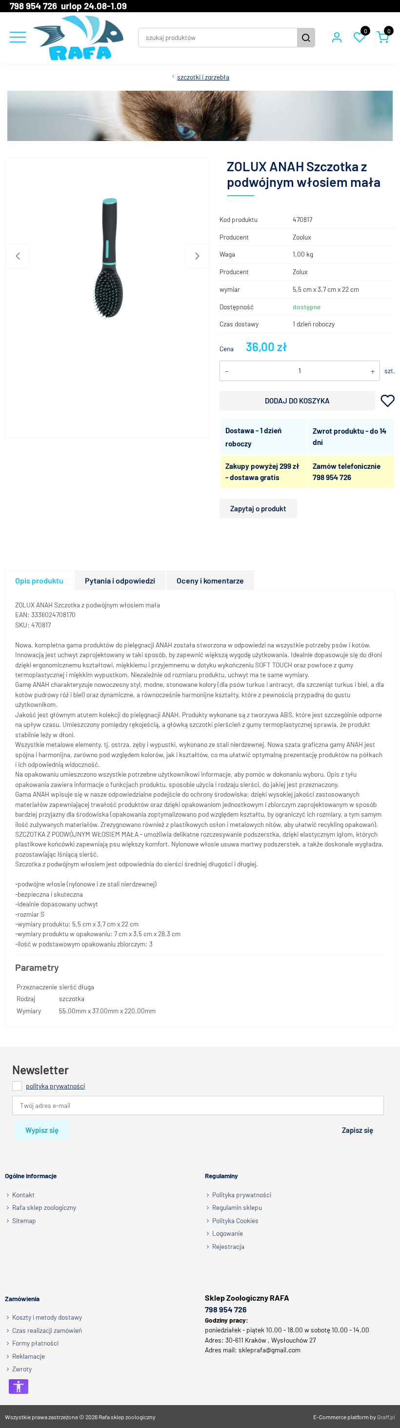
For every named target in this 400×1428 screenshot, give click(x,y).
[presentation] (39, 580)
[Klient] (336, 37)
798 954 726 (332, 477)
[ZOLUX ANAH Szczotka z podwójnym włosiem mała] (107, 258)
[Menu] (16, 37)
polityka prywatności (55, 1086)
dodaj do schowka (387, 400)
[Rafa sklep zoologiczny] (78, 37)
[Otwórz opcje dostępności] (18, 1386)
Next (197, 256)
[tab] (40, 580)
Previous (17, 256)
